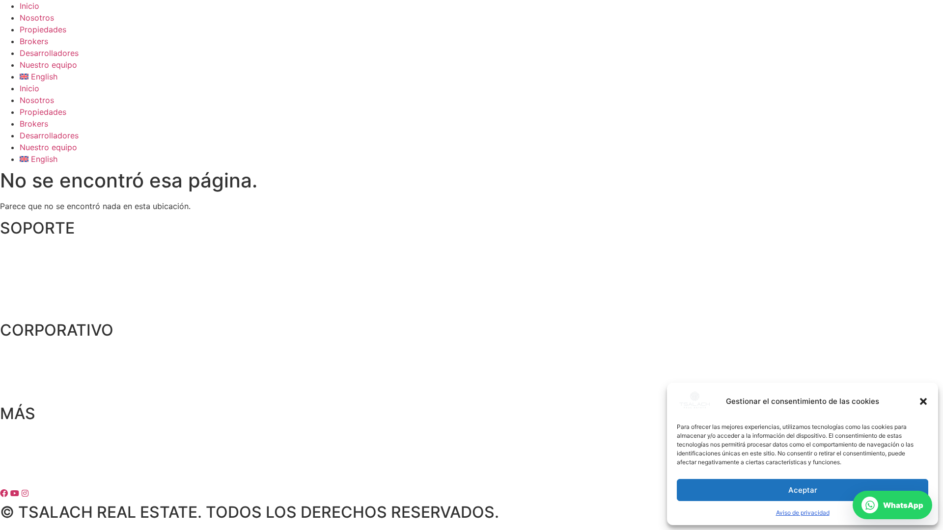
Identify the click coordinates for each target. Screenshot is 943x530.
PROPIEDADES (27, 270)
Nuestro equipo (48, 65)
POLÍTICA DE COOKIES (42, 474)
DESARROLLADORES (39, 308)
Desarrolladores (49, 53)
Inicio (29, 6)
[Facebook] (5, 493)
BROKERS (17, 289)
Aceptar (802, 490)
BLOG (10, 392)
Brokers (34, 41)
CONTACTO (22, 252)
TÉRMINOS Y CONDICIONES (53, 456)
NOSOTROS (21, 354)
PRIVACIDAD (23, 437)
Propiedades (43, 29)
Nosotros (37, 18)
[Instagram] (26, 493)
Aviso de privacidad (803, 512)
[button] (923, 401)
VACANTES (21, 372)
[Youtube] (16, 493)
